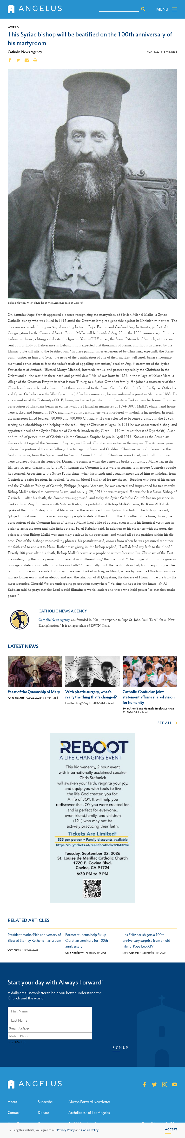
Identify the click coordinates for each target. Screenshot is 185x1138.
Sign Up (120, 1048)
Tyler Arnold (130, 708)
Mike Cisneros (130, 953)
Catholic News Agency (25, 51)
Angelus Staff (16, 697)
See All (165, 723)
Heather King (73, 703)
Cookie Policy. (90, 1130)
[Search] (143, 9)
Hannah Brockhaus (155, 708)
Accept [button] (171, 1129)
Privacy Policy (66, 1130)
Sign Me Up (16, 1042)
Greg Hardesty (74, 953)
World (13, 27)
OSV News (14, 950)
